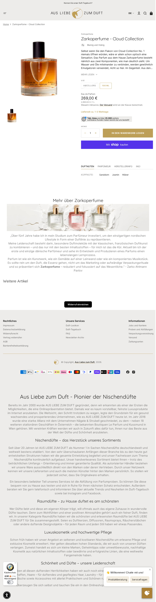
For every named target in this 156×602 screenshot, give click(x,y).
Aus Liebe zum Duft (84, 361)
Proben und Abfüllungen (138, 329)
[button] (5, 13)
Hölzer (124, 174)
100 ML (106, 86)
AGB (5, 341)
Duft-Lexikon (71, 325)
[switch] (10, 582)
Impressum (8, 325)
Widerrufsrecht (10, 333)
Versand (130, 337)
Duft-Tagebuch (72, 329)
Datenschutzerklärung (14, 329)
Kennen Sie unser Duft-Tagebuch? (78, 3)
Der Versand (105, 105)
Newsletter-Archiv (74, 337)
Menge (83, 126)
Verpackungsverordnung (138, 333)
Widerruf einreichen (76, 304)
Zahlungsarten (133, 341)
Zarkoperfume (86, 34)
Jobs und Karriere (135, 325)
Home (6, 24)
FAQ (67, 333)
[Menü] (15, 563)
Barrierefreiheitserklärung (15, 345)
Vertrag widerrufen (12, 337)
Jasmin (114, 174)
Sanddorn (103, 174)
